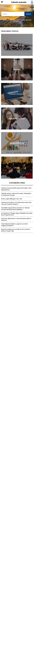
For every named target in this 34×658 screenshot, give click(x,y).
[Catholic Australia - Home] (19, 2)
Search (28, 14)
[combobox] (17, 14)
